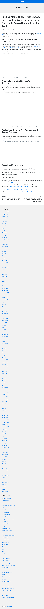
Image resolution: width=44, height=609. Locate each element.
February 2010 (5, 415)
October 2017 (5, 216)
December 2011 (5, 364)
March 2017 (4, 232)
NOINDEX (9, 189)
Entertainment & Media (7, 530)
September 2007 (5, 482)
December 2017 (5, 211)
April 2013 (4, 329)
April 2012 (4, 355)
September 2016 (5, 246)
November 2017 (5, 214)
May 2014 (4, 306)
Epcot (3, 533)
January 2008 (5, 473)
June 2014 (4, 304)
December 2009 (5, 419)
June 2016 (4, 253)
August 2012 (4, 345)
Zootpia (16, 172)
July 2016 (4, 251)
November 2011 (5, 366)
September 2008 (5, 454)
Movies (3, 549)
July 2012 (4, 348)
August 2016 (4, 248)
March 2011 (4, 385)
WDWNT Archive (22, 7)
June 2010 (4, 406)
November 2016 (5, 242)
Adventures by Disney (6, 498)
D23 (3, 507)
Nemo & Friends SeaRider (10, 135)
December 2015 (5, 267)
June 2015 (4, 279)
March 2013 (4, 332)
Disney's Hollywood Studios (8, 519)
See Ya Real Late (5, 569)
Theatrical (4, 579)
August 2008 (5, 456)
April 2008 (4, 466)
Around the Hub (5, 503)
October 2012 (5, 341)
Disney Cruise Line (6, 512)
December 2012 (5, 339)
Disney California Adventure (8, 509)
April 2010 (4, 410)
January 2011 (4, 389)
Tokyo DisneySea (30, 191)
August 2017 (4, 221)
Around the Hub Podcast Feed (8, 505)
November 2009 (5, 422)
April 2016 (4, 258)
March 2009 (4, 440)
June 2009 (4, 433)
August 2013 (4, 322)
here (12, 182)
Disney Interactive (6, 514)
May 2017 (4, 228)
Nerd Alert (4, 553)
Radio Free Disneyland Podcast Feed (10, 565)
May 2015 (4, 281)
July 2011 (4, 376)
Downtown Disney (6, 528)
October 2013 (5, 318)
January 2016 (5, 265)
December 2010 (5, 392)
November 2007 (5, 477)
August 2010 (4, 401)
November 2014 (5, 295)
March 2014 (4, 311)
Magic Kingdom (5, 542)
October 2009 (5, 424)
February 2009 (5, 443)
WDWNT (5, 29)
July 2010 (4, 403)
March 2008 (4, 468)
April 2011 (4, 382)
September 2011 (5, 371)
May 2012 (4, 352)
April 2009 (4, 438)
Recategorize (5, 567)
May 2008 (4, 463)
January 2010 (5, 417)
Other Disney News (6, 558)
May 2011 (4, 380)
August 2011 (4, 373)
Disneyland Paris (5, 521)
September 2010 (5, 399)
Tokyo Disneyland (21, 191)
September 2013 (5, 320)
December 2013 (5, 315)
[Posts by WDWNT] (2, 29)
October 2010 (5, 396)
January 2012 (5, 362)
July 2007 (4, 486)
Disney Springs (5, 516)
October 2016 (5, 244)
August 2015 (4, 276)
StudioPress (9, 606)
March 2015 (4, 285)
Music (3, 551)
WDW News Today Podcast (8, 588)
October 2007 (5, 480)
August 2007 (4, 484)
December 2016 (5, 239)
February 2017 (5, 235)
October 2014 (5, 297)
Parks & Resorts (15, 189)
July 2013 (4, 325)
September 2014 (5, 299)
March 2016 (4, 260)
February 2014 (5, 313)
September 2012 (5, 343)
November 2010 (5, 394)
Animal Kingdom (5, 500)
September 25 (5, 491)
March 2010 (4, 413)
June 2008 (4, 461)
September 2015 (5, 274)
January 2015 (5, 290)
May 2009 (4, 436)
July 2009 (4, 431)
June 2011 (4, 378)
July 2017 (4, 223)
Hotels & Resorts (5, 537)
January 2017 (5, 237)
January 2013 (5, 336)
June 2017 (4, 225)
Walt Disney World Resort (7, 586)
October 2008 (5, 452)
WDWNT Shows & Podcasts (8, 597)
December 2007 (5, 475)
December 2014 (5, 292)
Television (4, 574)
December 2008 (5, 447)
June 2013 (4, 327)
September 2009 (5, 426)
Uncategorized (5, 583)
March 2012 (4, 357)
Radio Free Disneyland (7, 563)
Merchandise (5, 544)
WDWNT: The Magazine (7, 600)
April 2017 (4, 230)
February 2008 (5, 470)
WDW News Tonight (6, 590)
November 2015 (5, 269)
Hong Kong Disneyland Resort (8, 535)
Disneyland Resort (6, 526)
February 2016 (5, 262)
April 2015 (4, 283)
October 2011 (5, 369)
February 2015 (5, 288)
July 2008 (4, 459)
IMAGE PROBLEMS (6, 539)
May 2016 (4, 255)
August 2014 (4, 302)
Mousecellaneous (6, 546)
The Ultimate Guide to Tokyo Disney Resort (19, 186)
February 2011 (5, 387)
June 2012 (4, 350)
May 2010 (4, 408)
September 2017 (5, 218)
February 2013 (5, 334)
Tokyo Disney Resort (25, 189)
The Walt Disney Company (8, 576)
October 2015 (5, 272)
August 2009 (4, 429)
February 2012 (5, 359)
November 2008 (5, 450)
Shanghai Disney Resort (7, 572)
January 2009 (5, 445)
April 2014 (4, 309)
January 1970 (5, 489)
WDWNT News (5, 595)
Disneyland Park (5, 523)
